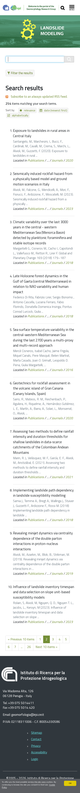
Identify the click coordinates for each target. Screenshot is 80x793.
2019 (69, 573)
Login (34, 759)
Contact (36, 739)
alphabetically (20, 115)
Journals (57, 160)
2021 (69, 477)
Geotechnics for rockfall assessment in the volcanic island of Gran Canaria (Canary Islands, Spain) (41, 388)
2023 (69, 208)
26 (29, 646)
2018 (69, 262)
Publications (36, 160)
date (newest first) (55, 110)
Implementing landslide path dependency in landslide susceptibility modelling (43, 493)
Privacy (36, 745)
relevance (29, 110)
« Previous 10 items (21, 639)
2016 (69, 369)
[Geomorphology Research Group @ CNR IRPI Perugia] (31, 7)
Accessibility (39, 752)
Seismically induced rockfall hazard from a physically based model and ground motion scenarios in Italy (42, 179)
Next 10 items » (46, 646)
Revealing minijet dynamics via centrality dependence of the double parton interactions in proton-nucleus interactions (43, 541)
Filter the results (22, 73)
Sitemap (36, 732)
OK (70, 783)
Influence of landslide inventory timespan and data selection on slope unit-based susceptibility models (43, 592)
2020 (69, 160)
